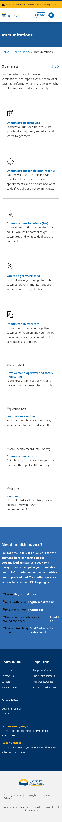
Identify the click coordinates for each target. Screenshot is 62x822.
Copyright (31, 795)
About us (7, 670)
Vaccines (12, 496)
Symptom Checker (43, 670)
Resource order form (45, 687)
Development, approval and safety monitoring (30, 374)
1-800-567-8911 (14, 747)
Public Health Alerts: (4, 4)
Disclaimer (47, 795)
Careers (6, 681)
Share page (57, 66)
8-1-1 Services (9, 687)
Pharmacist (35, 609)
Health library (21, 52)
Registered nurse (25, 594)
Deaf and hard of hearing (11, 711)
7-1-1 (43, 553)
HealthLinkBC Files (43, 681)
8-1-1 (42, 15)
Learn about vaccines (21, 416)
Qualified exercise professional (41, 630)
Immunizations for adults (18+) (27, 223)
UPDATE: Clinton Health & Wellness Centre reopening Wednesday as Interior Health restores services (32, 4)
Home (5, 52)
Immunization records (22, 456)
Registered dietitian (41, 602)
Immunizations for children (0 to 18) (31, 171)
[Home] (11, 14)
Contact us (8, 676)
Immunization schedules (23, 122)
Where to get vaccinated (23, 276)
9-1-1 (9, 730)
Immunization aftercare (23, 324)
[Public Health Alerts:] (4, 4)
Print (51, 66)
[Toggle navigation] (57, 15)
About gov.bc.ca (12, 795)
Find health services (44, 676)
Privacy (8, 798)
